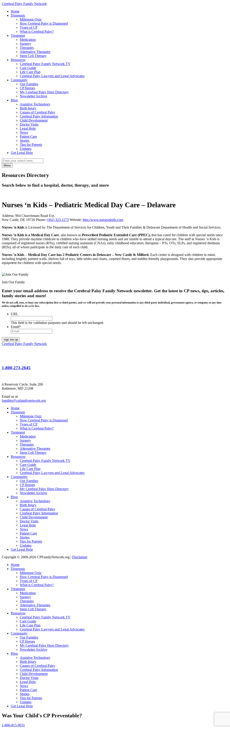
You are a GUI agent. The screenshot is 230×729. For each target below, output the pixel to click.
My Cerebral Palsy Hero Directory (44, 92)
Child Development (34, 120)
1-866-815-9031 (13, 725)
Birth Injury (28, 108)
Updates (25, 149)
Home (15, 11)
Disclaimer (79, 557)
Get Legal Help (22, 153)
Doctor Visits (29, 124)
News (24, 132)
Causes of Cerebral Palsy (37, 112)
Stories (24, 140)
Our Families (29, 84)
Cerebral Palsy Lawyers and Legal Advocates (52, 76)
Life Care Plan (30, 72)
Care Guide (28, 68)
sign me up (11, 339)
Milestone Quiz (31, 19)
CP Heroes (27, 88)
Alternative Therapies (35, 52)
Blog (14, 100)
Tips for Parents (31, 144)
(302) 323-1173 (58, 220)
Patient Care (28, 136)
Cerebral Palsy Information (39, 116)
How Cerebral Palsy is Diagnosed (44, 23)
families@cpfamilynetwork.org (24, 400)
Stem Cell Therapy (33, 56)
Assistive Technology (35, 104)
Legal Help (28, 128)
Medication (28, 39)
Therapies (27, 48)
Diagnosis (18, 15)
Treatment (18, 35)
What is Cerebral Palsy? (37, 31)
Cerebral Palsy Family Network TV (45, 64)
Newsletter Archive (33, 96)
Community (19, 80)
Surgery (25, 44)
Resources (18, 60)
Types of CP (29, 27)
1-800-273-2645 (16, 367)
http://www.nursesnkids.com (103, 220)
